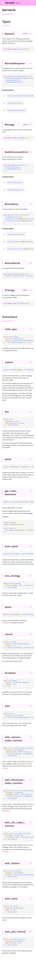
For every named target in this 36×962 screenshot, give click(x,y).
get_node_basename (11, 493)
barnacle (10, 2)
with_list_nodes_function (15, 824)
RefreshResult (12, 263)
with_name (11, 898)
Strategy (9, 290)
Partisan (5, 768)
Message (10, 124)
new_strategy (12, 575)
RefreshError (12, 204)
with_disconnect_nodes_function (15, 782)
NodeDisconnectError (16, 152)
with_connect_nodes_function (13, 739)
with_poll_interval (15, 931)
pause (8, 607)
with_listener (12, 863)
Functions (9, 317)
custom (9, 362)
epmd (8, 459)
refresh (9, 634)
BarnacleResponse (15, 63)
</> (30, 34)
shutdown (10, 673)
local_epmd (11, 546)
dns (7, 411)
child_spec (11, 329)
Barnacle (9, 33)
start (7, 706)
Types (6, 21)
